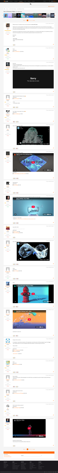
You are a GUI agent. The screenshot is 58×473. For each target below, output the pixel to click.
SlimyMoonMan (7, 271)
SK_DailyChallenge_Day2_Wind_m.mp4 (19, 173)
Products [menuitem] (11, 1)
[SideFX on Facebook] (44, 472)
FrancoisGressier (8, 343)
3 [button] (27, 18)
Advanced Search (51, 6)
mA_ (7, 408)
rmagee (8, 27)
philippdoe (8, 379)
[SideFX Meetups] (51, 472)
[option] (6, 15)
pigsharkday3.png (16, 364)
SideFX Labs (5, 466)
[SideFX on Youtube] (55, 472)
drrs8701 (7, 394)
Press (39, 465)
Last (34, 20)
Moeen (8, 200)
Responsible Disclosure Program (33, 468)
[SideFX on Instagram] (48, 472)
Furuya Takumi (7, 66)
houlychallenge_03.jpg (16, 407)
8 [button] (30, 18)
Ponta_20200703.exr (16, 51)
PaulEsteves (8, 114)
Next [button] (55, 15)
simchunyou (8, 314)
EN (52, 1)
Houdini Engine (6, 464)
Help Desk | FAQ (23, 464)
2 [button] (26, 18)
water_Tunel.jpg (15, 270)
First (24, 20)
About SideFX (40, 463)
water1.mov (15, 231)
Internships (40, 467)
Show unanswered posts (7, 456)
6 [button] (29, 18)
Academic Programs (15, 468)
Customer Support (23, 463)
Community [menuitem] (20, 1)
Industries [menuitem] (15, 1)
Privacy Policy (32, 464)
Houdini (5, 463)
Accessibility (31, 466)
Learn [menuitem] (25, 1)
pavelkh (8, 185)
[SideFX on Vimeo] (53, 472)
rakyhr (8, 230)
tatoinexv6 (8, 99)
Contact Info (40, 468)
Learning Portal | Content (16, 465)
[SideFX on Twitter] (46, 472)
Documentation (23, 467)
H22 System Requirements (23, 466)
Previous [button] (2, 15)
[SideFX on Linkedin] (57, 472)
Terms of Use (31, 463)
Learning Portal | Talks (15, 466)
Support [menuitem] (29, 1)
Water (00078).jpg (16, 232)
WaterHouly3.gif (16, 98)
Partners (5, 467)
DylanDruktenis (7, 286)
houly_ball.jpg (15, 184)
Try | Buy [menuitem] (33, 1)
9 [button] (31, 18)
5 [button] (28, 18)
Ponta (8, 52)
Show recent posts (7, 455)
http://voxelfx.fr (15, 353)
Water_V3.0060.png (16, 113)
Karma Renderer (6, 465)
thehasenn (8, 365)
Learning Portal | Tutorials (14, 464)
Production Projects (15, 467)
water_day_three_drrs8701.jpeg (18, 393)
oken (8, 129)
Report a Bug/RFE (23, 468)
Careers (39, 464)
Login (55, 1)
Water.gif (14, 351)
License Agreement (32, 465)
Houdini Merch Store (41, 466)
